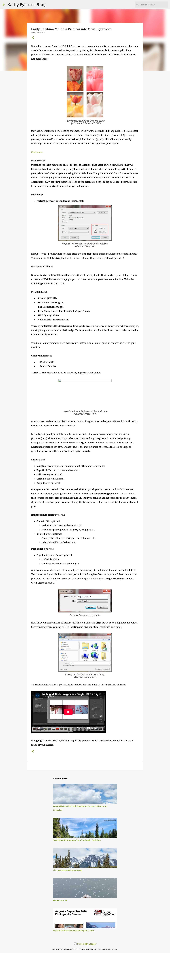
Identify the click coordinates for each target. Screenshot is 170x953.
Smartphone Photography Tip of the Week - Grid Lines (77, 840)
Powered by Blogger (86, 944)
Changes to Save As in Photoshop (67, 870)
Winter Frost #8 (60, 900)
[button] (32, 38)
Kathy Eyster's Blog (26, 4)
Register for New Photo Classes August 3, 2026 (73, 931)
